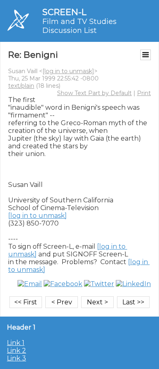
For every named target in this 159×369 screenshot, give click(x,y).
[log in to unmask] (68, 71)
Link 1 (15, 343)
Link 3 (16, 358)
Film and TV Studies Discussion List (79, 26)
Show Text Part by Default (94, 93)
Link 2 (16, 350)
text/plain (21, 85)
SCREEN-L (64, 12)
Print (144, 93)
